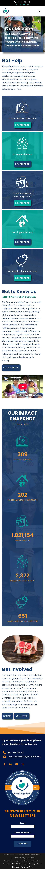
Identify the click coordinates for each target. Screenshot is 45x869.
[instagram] (28, 4)
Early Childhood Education (23, 118)
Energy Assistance (22, 154)
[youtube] (24, 4)
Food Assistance (23, 193)
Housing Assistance (22, 232)
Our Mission (19, 28)
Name (22, 823)
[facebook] (16, 4)
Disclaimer (8, 861)
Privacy (32, 864)
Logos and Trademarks (25, 861)
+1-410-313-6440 (24, 2)
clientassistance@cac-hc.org (24, 756)
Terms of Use (27, 867)
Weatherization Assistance (22, 271)
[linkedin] (20, 4)
